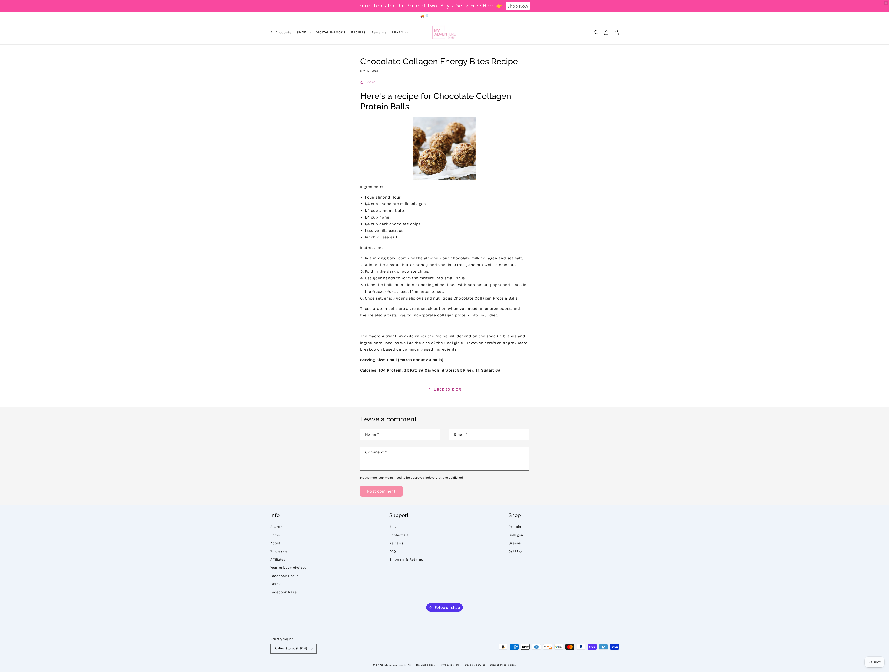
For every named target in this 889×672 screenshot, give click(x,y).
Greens (515, 543)
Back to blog (447, 389)
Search (276, 527)
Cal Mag (515, 551)
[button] (596, 32)
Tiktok (275, 584)
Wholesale (279, 551)
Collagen (516, 535)
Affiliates (278, 559)
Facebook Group (284, 576)
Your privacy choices (288, 568)
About (275, 543)
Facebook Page (283, 592)
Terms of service (474, 664)
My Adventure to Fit (397, 665)
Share (371, 82)
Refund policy (425, 664)
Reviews (396, 543)
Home (275, 535)
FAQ (392, 551)
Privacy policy (449, 664)
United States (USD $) (291, 648)
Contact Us (398, 535)
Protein (515, 527)
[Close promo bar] (886, 3)
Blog (393, 527)
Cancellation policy (503, 664)
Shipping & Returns (406, 559)
